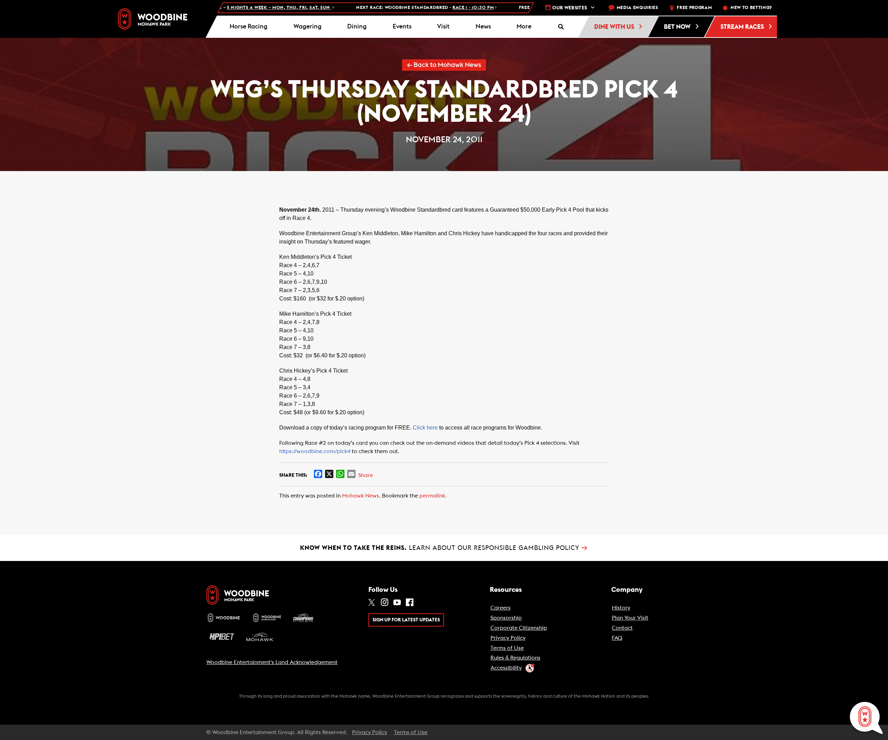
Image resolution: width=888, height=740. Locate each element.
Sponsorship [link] (506, 618)
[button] (524, 27)
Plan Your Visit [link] (630, 618)
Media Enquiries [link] (637, 8)
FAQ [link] (617, 638)
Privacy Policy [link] (508, 638)
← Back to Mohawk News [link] (444, 65)
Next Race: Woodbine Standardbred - (385, 8)
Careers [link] (500, 608)
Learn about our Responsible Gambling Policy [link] (444, 548)
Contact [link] (622, 628)
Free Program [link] (694, 8)
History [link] (621, 608)
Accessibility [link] (506, 668)
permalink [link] (432, 496)
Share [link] (365, 475)
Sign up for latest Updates (406, 620)
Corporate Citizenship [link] (518, 628)
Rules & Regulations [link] (515, 658)
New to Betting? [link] (751, 8)
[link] (152, 18)
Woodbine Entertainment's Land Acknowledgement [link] (272, 662)
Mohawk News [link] (360, 496)
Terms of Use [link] (507, 648)
